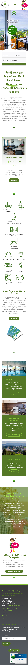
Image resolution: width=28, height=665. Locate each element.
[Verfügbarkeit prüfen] (14, 64)
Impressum (5, 613)
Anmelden (6, 643)
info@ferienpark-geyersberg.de (14, 605)
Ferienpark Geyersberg (21, 662)
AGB (3, 618)
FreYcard (14, 471)
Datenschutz (5, 615)
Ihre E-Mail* (5, 635)
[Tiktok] (18, 650)
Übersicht (14, 394)
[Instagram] (14, 650)
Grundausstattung (14, 434)
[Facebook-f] (10, 650)
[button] (15, 5)
